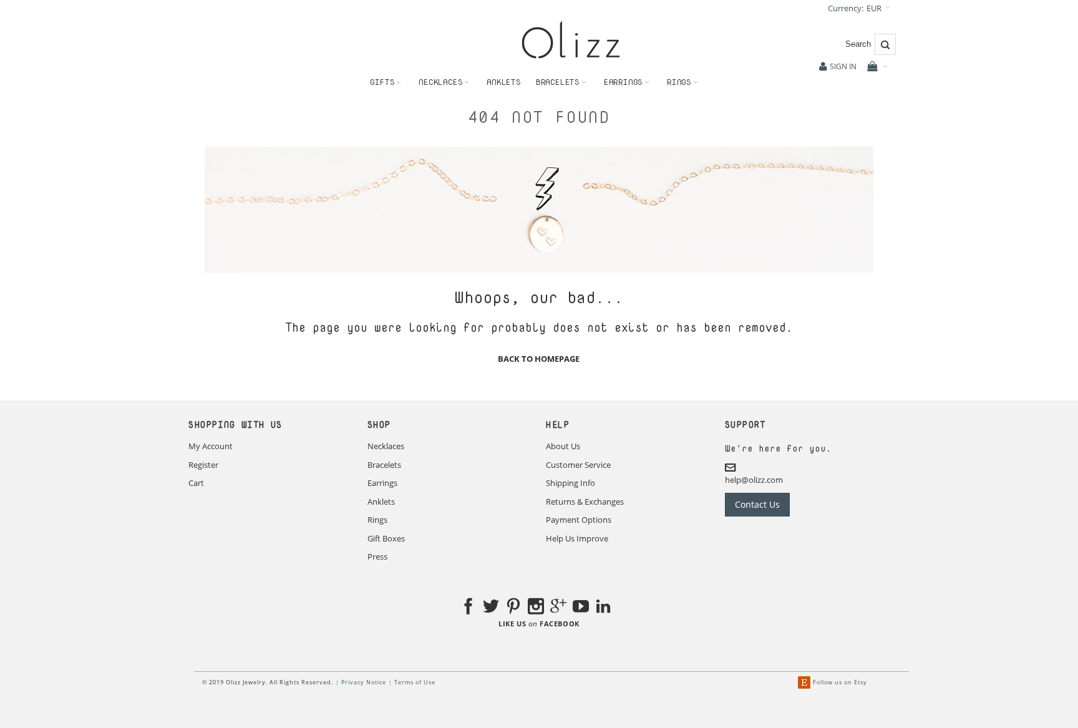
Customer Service (578, 464)
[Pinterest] (513, 608)
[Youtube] (581, 608)
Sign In (843, 66)
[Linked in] (603, 608)
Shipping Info (570, 482)
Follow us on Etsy (840, 682)
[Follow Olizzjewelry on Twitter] (491, 608)
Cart (196, 482)
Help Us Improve (577, 538)
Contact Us (757, 504)
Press (377, 556)
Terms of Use (414, 682)
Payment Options (578, 519)
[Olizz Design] (571, 39)
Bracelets (384, 464)
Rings (377, 519)
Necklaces (385, 446)
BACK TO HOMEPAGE (539, 358)
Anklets (381, 501)
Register (203, 464)
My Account (210, 446)
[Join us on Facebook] (468, 608)
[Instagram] (536, 608)
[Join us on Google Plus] (558, 608)
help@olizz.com (754, 479)
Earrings (382, 482)
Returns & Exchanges (585, 501)
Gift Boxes (386, 538)
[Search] (885, 44)
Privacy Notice (363, 682)
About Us (563, 446)
